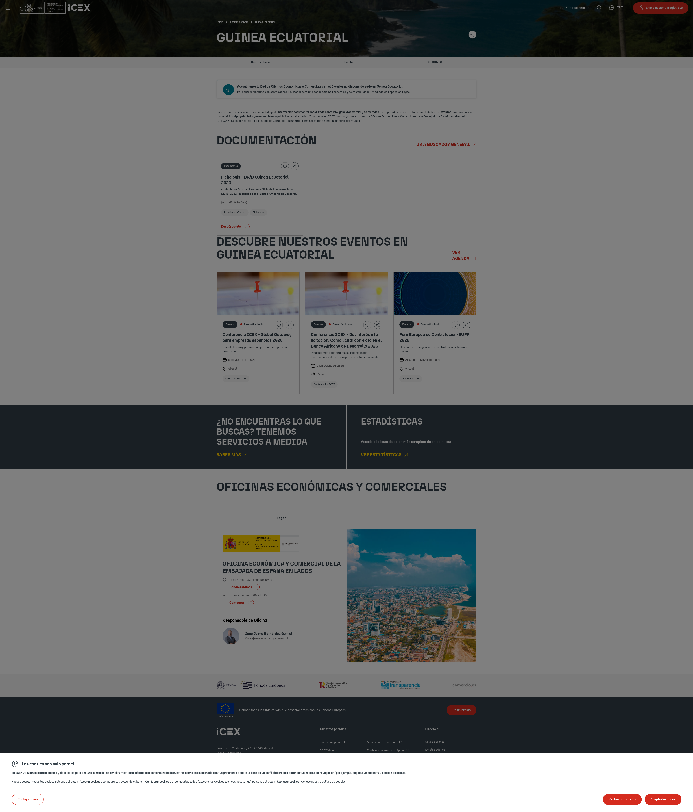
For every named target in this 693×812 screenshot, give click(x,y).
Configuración (28, 799)
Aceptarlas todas (663, 799)
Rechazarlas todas (622, 799)
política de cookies (334, 781)
